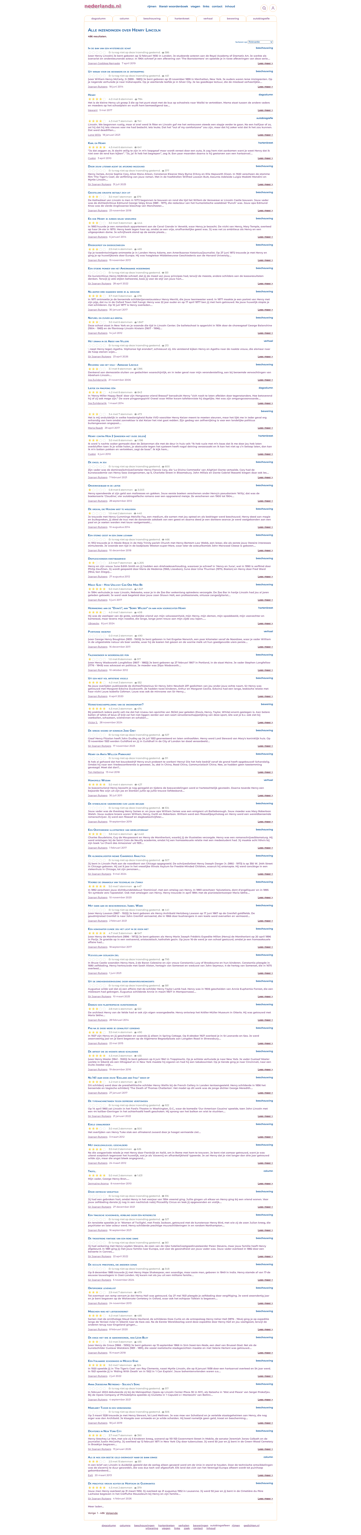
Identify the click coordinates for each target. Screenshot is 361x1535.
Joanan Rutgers (97, 86)
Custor (92, 158)
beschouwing (152, 18)
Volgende (112, 1513)
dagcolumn (98, 18)
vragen (195, 6)
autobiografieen (220, 1525)
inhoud (230, 6)
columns (125, 1525)
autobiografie (261, 18)
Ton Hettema (96, 772)
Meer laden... (96, 1506)
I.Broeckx (93, 623)
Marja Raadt (95, 427)
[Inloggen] (273, 8)
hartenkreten (166, 1525)
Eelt (90, 1475)
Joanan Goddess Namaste (104, 63)
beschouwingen (144, 1525)
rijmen (151, 6)
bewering (233, 18)
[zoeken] (264, 8)
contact (217, 6)
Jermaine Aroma (98, 1183)
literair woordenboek (173, 6)
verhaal (208, 18)
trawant (93, 110)
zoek (187, 1528)
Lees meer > (265, 63)
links (206, 6)
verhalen (183, 1525)
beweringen (200, 1525)
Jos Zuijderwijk (97, 379)
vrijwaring (152, 1528)
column (124, 18)
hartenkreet (182, 18)
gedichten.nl (251, 1525)
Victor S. (93, 722)
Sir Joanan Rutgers (99, 184)
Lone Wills (94, 134)
